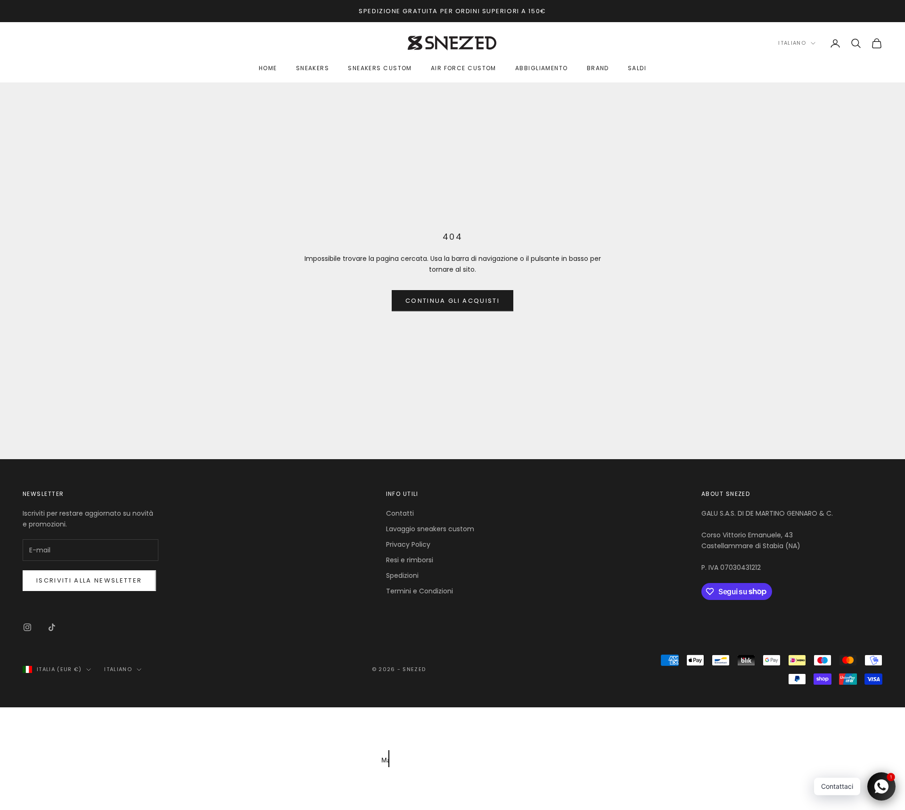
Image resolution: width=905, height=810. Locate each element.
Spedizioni (402, 575)
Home (268, 69)
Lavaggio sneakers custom (430, 529)
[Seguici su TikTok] (52, 627)
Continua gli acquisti (452, 300)
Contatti (400, 513)
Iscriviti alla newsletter (89, 580)
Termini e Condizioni (419, 591)
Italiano (792, 43)
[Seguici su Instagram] (27, 627)
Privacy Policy (408, 544)
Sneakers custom (380, 69)
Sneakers (312, 69)
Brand (598, 69)
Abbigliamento (541, 69)
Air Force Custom (463, 69)
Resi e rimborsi (409, 560)
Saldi (637, 69)
